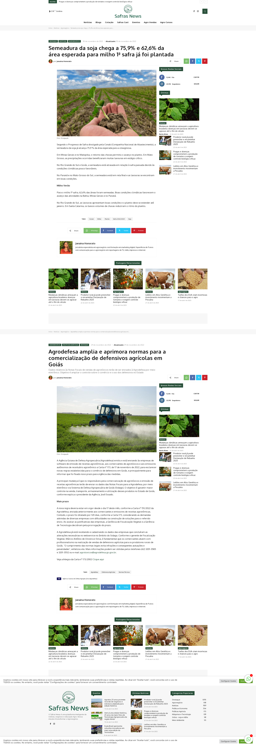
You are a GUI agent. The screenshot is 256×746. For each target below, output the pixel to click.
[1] (248, 740)
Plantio (107, 219)
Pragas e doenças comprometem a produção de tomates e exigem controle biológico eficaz (185, 155)
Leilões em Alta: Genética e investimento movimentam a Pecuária (85, 2)
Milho (99, 219)
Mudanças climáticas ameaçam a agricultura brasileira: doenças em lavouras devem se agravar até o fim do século (179, 128)
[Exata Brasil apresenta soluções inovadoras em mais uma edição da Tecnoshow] (96, 729)
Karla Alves (163, 134)
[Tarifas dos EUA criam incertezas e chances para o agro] (192, 279)
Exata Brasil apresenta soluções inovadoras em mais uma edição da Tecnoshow (114, 729)
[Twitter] (198, 61)
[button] (204, 11)
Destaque (53, 41)
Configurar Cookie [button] (228, 741)
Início (50, 28)
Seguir (196, 84)
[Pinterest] (204, 61)
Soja (129, 219)
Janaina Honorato (64, 61)
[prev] (201, 1)
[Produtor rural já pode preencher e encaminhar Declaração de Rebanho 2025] (165, 140)
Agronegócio (65, 28)
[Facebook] (194, 11)
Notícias (56, 28)
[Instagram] (198, 11)
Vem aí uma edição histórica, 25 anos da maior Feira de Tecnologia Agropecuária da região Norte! (115, 716)
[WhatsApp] (186, 61)
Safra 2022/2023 (119, 219)
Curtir (196, 77)
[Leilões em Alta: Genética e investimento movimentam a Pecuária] (165, 170)
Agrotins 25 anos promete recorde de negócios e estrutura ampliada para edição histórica (114, 703)
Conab (91, 219)
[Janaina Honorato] (51, 61)
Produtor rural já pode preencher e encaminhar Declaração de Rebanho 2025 (184, 140)
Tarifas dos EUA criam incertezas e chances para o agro (192, 296)
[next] (205, 1)
